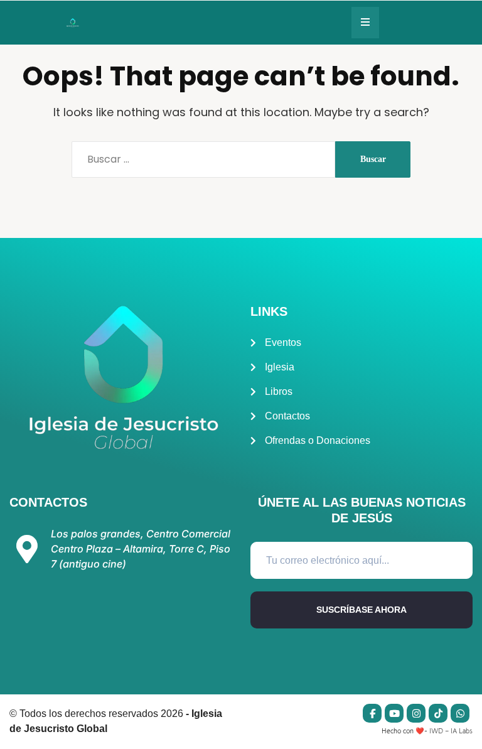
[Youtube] (394, 713)
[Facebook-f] (372, 713)
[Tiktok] (438, 713)
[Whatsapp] (460, 713)
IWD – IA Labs (451, 730)
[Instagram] (416, 713)
